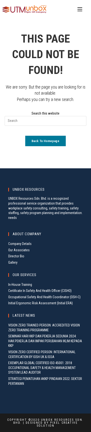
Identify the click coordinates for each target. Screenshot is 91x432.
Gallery (12, 262)
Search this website (45, 113)
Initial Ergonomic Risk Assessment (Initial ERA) (40, 303)
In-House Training (20, 285)
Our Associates (19, 250)
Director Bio (16, 256)
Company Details (20, 244)
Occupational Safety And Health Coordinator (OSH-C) (44, 297)
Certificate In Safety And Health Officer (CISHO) (40, 291)
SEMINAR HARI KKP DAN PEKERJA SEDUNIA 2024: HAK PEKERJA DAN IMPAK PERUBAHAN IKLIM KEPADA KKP (45, 341)
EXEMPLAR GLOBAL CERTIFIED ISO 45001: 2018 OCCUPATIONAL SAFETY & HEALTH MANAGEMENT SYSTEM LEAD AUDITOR (42, 367)
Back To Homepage (45, 141)
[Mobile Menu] (80, 9)
